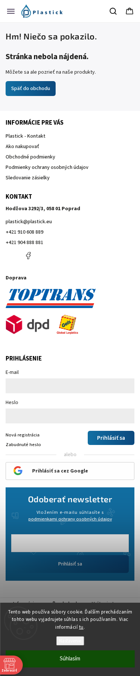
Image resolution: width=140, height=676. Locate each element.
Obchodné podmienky (30, 157)
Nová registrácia (23, 435)
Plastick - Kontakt (26, 136)
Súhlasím (70, 659)
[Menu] (10, 11)
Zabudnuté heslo (23, 444)
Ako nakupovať (22, 146)
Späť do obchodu (30, 88)
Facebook (28, 255)
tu (81, 627)
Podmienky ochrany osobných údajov (47, 167)
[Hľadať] (113, 11)
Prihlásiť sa (70, 564)
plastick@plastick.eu (29, 221)
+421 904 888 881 (24, 242)
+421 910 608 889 (24, 232)
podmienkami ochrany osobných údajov (70, 519)
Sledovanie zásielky (28, 178)
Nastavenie (70, 640)
